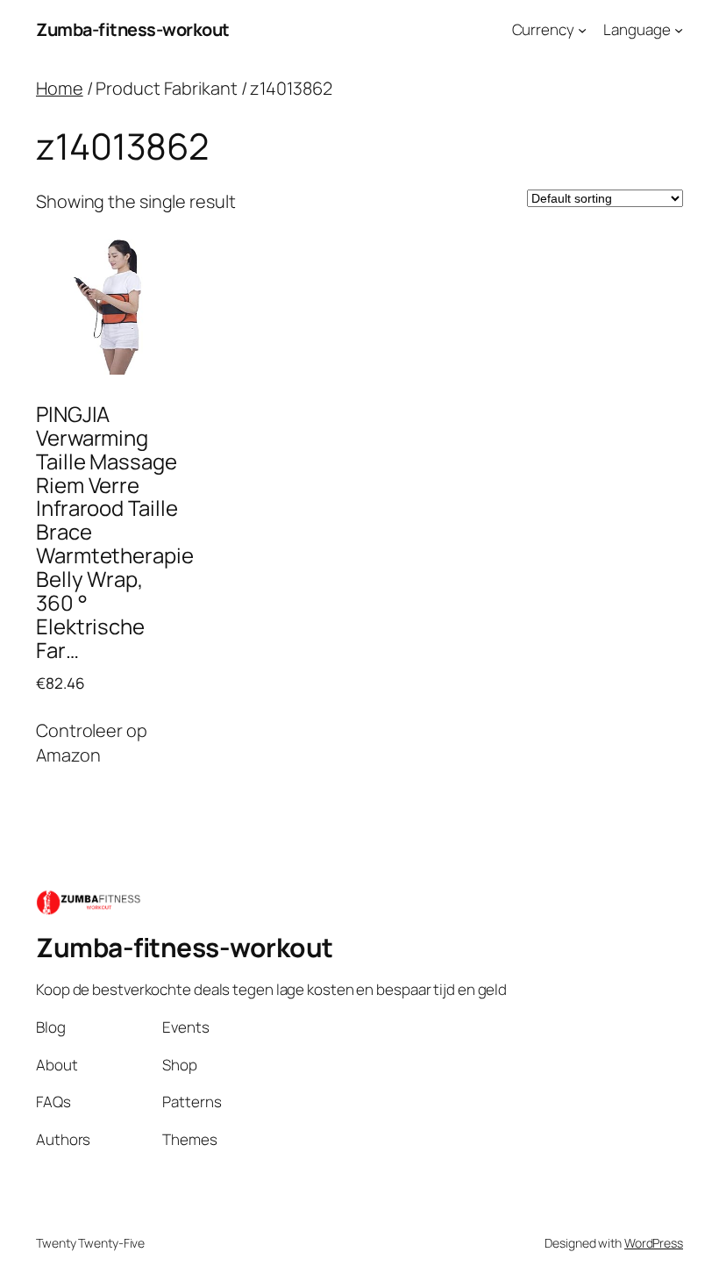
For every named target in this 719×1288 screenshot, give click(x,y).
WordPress (653, 1242)
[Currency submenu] (582, 29)
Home (59, 88)
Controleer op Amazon (91, 743)
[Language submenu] (678, 29)
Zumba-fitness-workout (133, 29)
